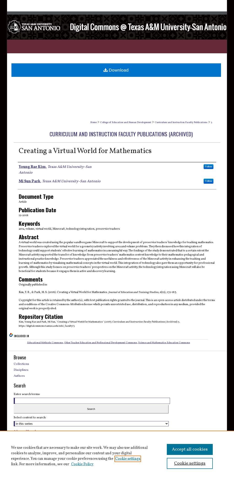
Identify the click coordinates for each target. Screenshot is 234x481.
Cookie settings (127, 458)
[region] (117, 456)
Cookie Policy (82, 464)
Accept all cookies (190, 449)
